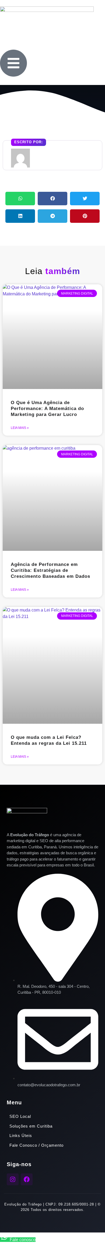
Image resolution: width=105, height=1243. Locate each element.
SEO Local (20, 1116)
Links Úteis (20, 1135)
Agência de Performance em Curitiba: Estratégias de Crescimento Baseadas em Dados (50, 570)
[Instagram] (13, 1179)
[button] (20, 198)
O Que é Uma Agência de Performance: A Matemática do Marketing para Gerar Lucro (47, 408)
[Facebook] (27, 1179)
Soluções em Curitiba (30, 1126)
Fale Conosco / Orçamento (36, 1145)
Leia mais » (20, 428)
